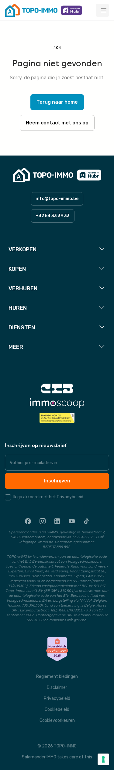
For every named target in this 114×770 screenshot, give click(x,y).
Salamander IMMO (39, 757)
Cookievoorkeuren (57, 720)
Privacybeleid (57, 698)
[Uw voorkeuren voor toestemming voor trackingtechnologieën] (103, 759)
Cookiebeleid (57, 709)
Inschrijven (57, 481)
